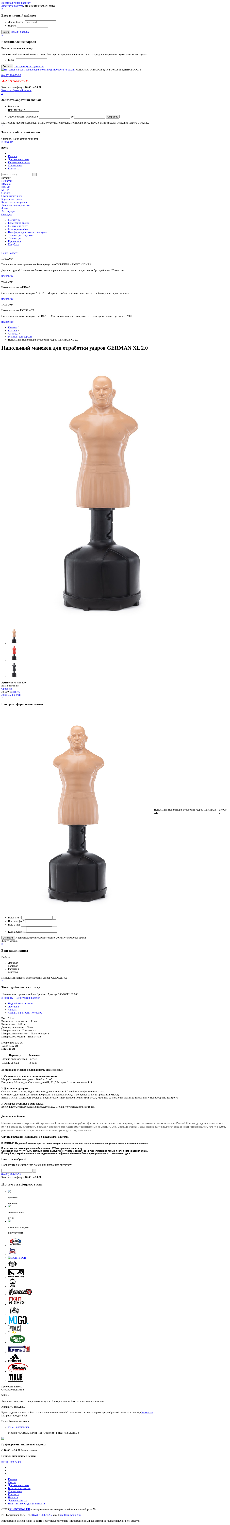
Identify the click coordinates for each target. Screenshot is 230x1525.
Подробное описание (20, 1003)
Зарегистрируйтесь (12, 5)
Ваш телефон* (16, 921)
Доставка (13, 1006)
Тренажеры (14, 238)
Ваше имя (13, 106)
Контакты (13, 168)
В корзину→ (8, 997)
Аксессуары (8, 211)
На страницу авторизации (29, 66)
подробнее (7, 275)
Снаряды (6, 214)
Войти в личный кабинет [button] (15, 2)
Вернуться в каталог (28, 997)
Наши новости (9, 253)
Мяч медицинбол (18, 229)
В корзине (7, 141)
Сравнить (6, 688)
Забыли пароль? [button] (20, 31)
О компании (15, 165)
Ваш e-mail (14, 924)
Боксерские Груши (18, 223)
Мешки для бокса (18, 226)
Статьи (12, 1482)
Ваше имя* (14, 917)
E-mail (11, 59)
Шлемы (5, 186)
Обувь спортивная (11, 196)
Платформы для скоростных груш (27, 232)
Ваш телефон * (16, 109)
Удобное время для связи (22, 116)
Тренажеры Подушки (20, 235)
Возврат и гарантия (19, 1488)
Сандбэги (13, 244)
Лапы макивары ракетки (15, 205)
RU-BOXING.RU (19, 1509)
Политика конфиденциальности (26, 1503)
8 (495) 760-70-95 (11, 75)
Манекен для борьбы (20, 336)
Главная (12, 327)
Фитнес (5, 208)
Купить (15, 691)
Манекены (14, 219)
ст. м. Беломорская (18, 1427)
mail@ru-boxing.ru (70, 1515)
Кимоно (6, 183)
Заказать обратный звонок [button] (16, 90)
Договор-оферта (17, 1500)
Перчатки (6, 180)
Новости (13, 1497)
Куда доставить (17, 931)
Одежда (5, 193)
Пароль (12, 25)
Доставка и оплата (18, 159)
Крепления (14, 241)
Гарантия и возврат (19, 162)
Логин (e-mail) (16, 22)
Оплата (12, 1009)
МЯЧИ (5, 189)
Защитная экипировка (14, 202)
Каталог (12, 156)
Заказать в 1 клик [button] (11, 694)
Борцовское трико (11, 199)
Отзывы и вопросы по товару (25, 1012)
